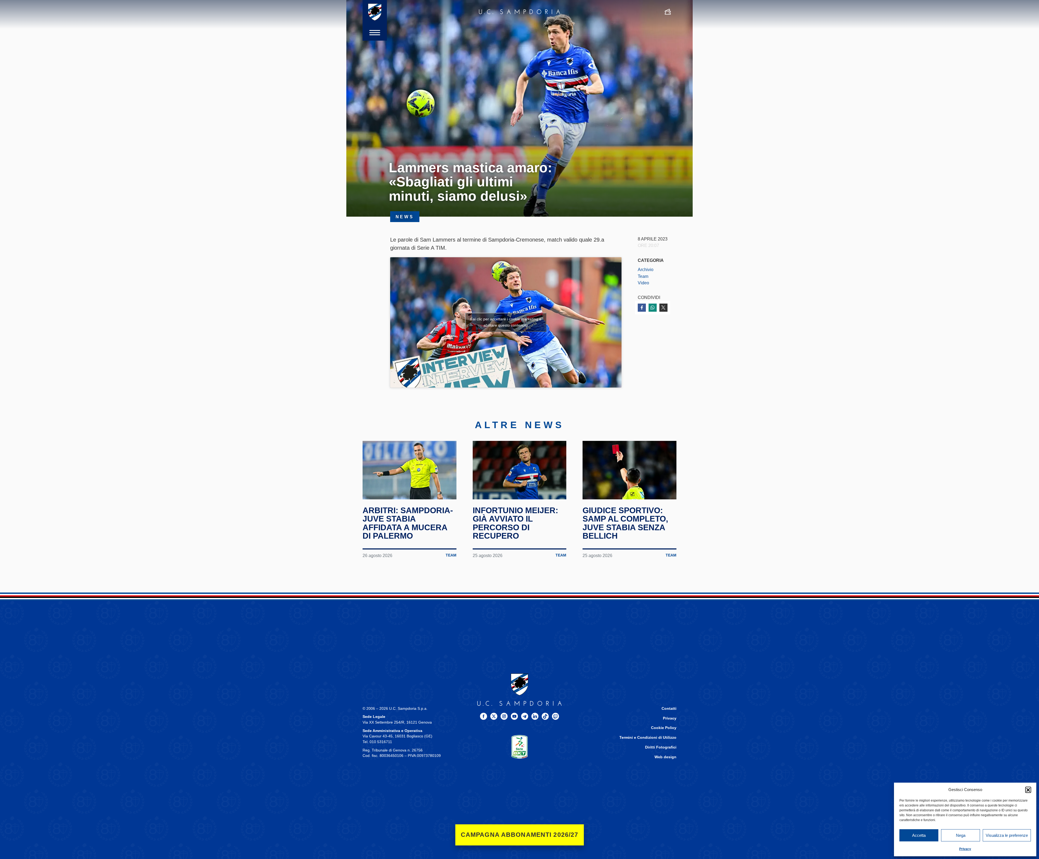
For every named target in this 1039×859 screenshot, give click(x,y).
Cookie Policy (663, 728)
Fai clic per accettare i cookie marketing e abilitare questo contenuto (505, 322)
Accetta (919, 835)
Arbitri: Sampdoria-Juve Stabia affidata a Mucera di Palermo (408, 523)
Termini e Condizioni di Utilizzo (647, 738)
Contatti (669, 709)
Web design (665, 757)
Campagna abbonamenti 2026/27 (519, 834)
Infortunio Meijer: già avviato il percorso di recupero (515, 523)
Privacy (965, 849)
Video (643, 282)
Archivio (645, 269)
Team (643, 276)
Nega (960, 835)
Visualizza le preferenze (1007, 835)
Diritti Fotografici (660, 747)
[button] (1028, 789)
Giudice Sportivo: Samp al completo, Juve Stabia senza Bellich (625, 523)
